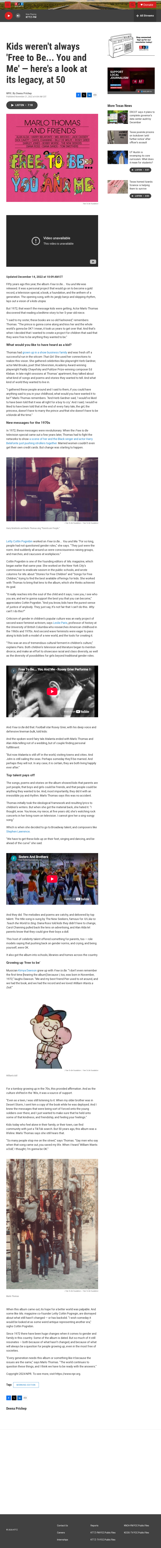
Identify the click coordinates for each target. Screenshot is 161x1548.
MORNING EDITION (26, 1385)
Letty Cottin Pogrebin (19, 541)
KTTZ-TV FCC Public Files (103, 1540)
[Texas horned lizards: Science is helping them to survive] (118, 187)
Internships (62, 1540)
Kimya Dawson (27, 970)
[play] (8, 16)
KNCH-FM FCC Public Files (136, 1525)
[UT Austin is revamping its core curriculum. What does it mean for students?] (118, 157)
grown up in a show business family (44, 352)
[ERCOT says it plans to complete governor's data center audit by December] (118, 117)
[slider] (23, 15)
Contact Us (62, 1525)
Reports (94, 1525)
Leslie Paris (60, 622)
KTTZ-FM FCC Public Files (103, 1533)
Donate (148, 4)
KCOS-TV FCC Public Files (136, 1533)
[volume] (18, 15)
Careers (61, 1533)
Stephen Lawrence (18, 831)
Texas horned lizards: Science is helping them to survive (141, 185)
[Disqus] (80, 1472)
